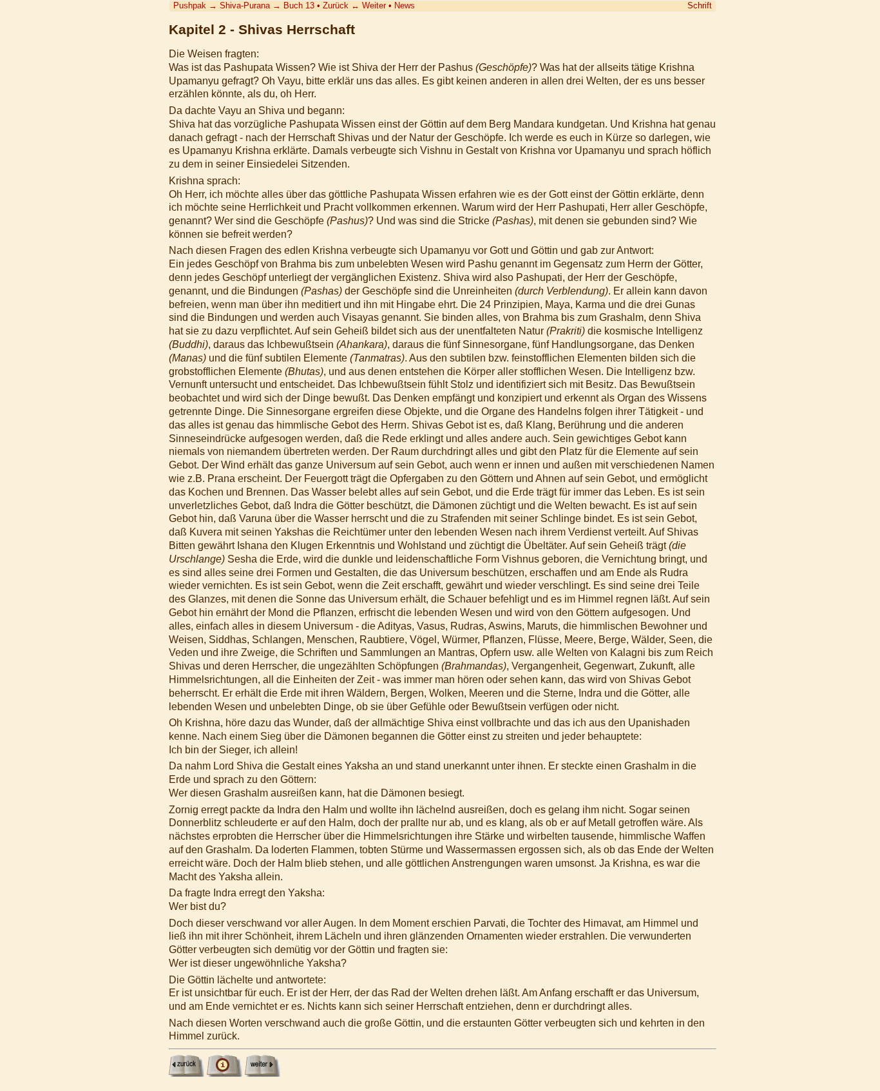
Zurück (336, 5)
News (404, 5)
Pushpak (189, 5)
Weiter (374, 5)
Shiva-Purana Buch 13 (267, 5)
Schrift (699, 5)
